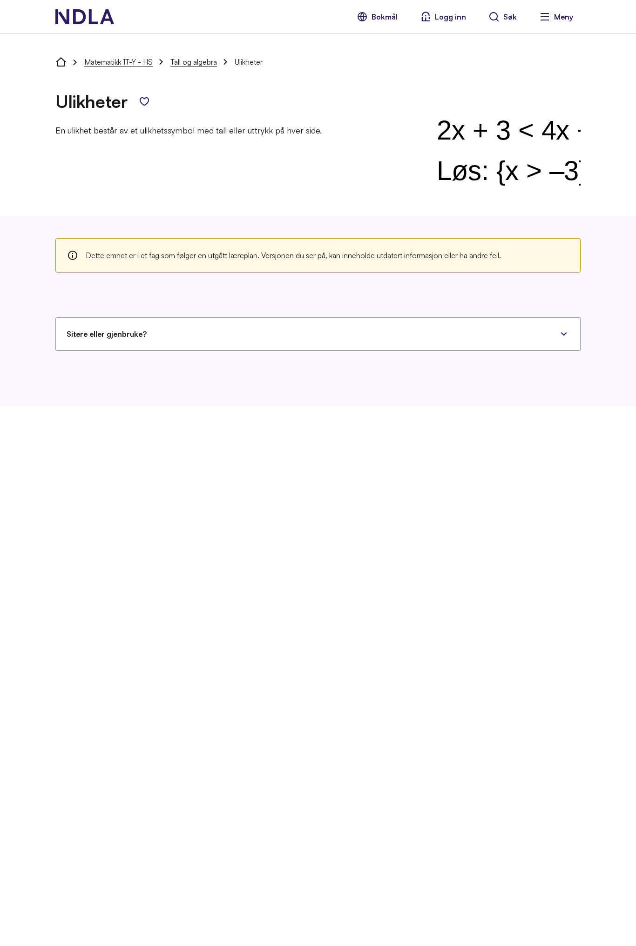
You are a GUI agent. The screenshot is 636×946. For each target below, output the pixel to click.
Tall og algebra (193, 62)
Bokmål (385, 16)
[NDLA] (84, 16)
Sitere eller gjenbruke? (107, 334)
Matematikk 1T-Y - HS (118, 62)
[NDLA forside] (61, 62)
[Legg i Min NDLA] (144, 101)
